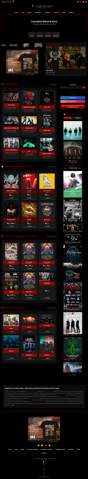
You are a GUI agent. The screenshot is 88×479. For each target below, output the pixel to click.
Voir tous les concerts (77, 118)
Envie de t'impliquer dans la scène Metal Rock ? (73, 106)
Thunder (12, 358)
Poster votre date (68, 117)
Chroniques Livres (60, 449)
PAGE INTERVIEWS (52, 308)
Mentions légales (44, 460)
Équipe (78, 449)
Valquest (12, 331)
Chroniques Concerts (46, 449)
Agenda (29, 12)
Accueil (16, 12)
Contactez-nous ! (18, 405)
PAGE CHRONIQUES (51, 166)
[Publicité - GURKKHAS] (22, 62)
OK (83, 87)
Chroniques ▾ (38, 12)
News (23, 12)
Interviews (48, 12)
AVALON (12, 197)
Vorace (12, 297)
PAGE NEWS (53, 84)
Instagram (73, 101)
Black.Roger (12, 268)
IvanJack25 (48, 197)
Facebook (73, 97)
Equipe (64, 12)
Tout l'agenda (72, 374)
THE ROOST (49, 70)
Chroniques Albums (32, 449)
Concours (56, 12)
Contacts (71, 12)
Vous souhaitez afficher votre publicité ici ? (22, 74)
